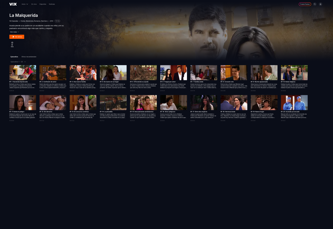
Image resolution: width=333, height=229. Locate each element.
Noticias (52, 4)
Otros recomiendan (29, 57)
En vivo (34, 4)
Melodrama (29, 21)
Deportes (42, 4)
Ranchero (44, 21)
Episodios (14, 57)
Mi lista (12, 45)
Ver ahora (18, 37)
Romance (37, 21)
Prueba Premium (305, 4)
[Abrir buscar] (315, 4)
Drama (23, 21)
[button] (22, 78)
